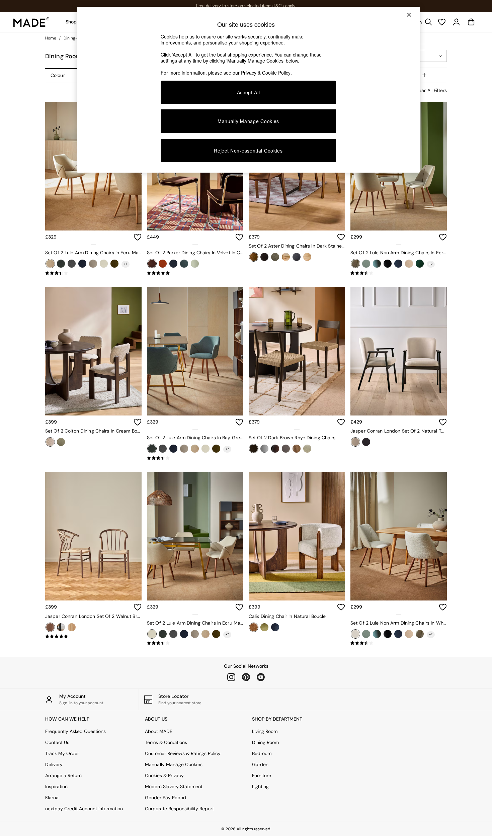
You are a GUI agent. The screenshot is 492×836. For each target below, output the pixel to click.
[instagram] (231, 677)
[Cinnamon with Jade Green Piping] (163, 264)
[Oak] (72, 627)
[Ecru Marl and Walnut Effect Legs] (104, 264)
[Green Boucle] (61, 442)
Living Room (264, 731)
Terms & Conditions (166, 742)
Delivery (54, 764)
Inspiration (56, 786)
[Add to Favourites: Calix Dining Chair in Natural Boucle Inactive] (341, 607)
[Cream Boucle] (50, 442)
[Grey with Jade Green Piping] (184, 264)
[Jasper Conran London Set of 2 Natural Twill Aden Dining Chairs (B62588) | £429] (398, 351)
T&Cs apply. (285, 5)
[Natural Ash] (286, 257)
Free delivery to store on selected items (234, 5)
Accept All (248, 92)
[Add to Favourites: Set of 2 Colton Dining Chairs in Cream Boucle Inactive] (138, 422)
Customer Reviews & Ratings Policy (183, 753)
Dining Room (265, 742)
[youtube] (260, 677)
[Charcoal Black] (72, 264)
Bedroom (261, 753)
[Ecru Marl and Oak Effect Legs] (50, 263)
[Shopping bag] (471, 22)
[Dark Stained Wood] (253, 257)
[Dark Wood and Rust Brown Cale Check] (286, 449)
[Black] (264, 257)
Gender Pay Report (165, 798)
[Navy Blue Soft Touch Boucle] (275, 627)
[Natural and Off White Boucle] (307, 449)
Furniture (261, 775)
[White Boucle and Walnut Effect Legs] (355, 634)
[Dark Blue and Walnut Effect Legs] (82, 264)
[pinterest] (246, 677)
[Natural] (297, 449)
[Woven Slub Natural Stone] (307, 257)
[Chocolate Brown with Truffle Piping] (152, 263)
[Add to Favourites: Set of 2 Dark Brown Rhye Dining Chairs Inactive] (341, 422)
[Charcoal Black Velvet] (388, 264)
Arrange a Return (63, 775)
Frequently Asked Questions (75, 731)
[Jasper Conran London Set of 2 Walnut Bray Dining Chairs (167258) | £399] (93, 536)
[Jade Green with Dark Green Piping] (195, 264)
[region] (248, 90)
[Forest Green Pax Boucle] (275, 257)
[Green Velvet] (264, 627)
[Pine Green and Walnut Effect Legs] (420, 264)
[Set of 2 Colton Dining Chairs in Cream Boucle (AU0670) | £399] (93, 351)
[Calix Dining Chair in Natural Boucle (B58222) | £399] (297, 536)
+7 (125, 264)
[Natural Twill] (355, 442)
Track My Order (62, 753)
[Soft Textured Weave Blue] (297, 257)
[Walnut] (50, 627)
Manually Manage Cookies (173, 764)
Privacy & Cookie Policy (266, 72)
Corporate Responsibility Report (179, 809)
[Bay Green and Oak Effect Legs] (366, 264)
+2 (430, 264)
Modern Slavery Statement (173, 786)
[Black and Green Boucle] (275, 449)
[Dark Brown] (253, 448)
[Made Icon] (31, 22)
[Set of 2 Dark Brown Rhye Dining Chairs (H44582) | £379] (297, 351)
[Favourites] (441, 22)
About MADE (158, 731)
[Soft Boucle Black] (366, 442)
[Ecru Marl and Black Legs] (93, 264)
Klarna (52, 798)
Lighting (260, 786)
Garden (260, 764)
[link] (456, 22)
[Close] (409, 14)
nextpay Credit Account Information (84, 809)
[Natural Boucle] (253, 627)
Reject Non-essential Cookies (248, 150)
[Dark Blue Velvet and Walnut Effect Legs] (398, 264)
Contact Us (57, 742)
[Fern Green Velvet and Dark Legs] (114, 264)
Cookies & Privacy (164, 775)
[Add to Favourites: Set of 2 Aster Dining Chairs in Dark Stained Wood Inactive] (341, 237)
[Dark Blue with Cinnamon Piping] (173, 264)
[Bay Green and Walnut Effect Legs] (61, 264)
